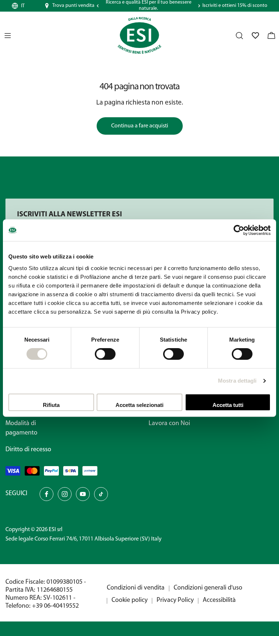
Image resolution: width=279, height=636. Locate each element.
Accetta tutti (228, 405)
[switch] (105, 354)
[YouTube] (83, 494)
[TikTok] (101, 494)
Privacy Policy (175, 600)
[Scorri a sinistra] (97, 6)
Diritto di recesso (28, 450)
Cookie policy (129, 600)
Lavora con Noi (169, 423)
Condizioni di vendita (136, 588)
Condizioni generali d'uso (208, 588)
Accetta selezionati (139, 405)
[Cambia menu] (7, 35)
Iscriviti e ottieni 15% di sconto (234, 5)
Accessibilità (219, 600)
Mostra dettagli (237, 381)
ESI (52, 530)
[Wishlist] (255, 35)
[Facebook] (46, 494)
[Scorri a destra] (199, 6)
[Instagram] (65, 494)
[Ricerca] (239, 35)
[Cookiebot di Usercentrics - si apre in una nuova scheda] (239, 230)
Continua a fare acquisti (139, 126)
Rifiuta (51, 405)
